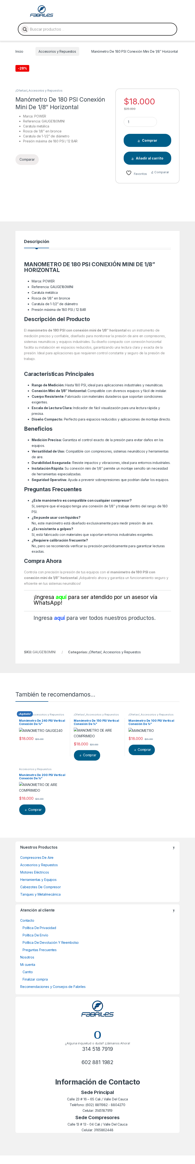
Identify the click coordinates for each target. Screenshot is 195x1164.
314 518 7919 (97, 1049)
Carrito (28, 972)
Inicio (19, 51)
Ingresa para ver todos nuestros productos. (95, 618)
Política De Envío (35, 935)
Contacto (27, 920)
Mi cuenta (27, 965)
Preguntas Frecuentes (40, 950)
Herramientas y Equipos (38, 880)
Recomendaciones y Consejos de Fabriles (53, 987)
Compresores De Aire (37, 857)
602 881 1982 (97, 1062)
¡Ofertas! (21, 90)
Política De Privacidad (39, 928)
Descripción (36, 241)
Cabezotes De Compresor (40, 887)
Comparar (161, 172)
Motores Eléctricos (34, 872)
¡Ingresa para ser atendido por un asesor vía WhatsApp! (95, 600)
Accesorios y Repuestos (57, 51)
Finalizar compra (35, 979)
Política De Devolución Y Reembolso (51, 942)
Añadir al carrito (149, 158)
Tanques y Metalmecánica (40, 894)
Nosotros (27, 957)
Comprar (149, 140)
